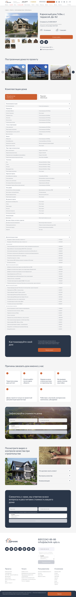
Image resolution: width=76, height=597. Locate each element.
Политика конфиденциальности (44, 571)
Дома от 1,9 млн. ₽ (8, 582)
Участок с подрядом (26, 581)
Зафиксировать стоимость (38, 432)
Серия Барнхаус (8, 573)
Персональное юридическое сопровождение (27, 575)
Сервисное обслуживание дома (28, 577)
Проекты (6, 4)
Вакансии (51, 4)
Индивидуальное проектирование (28, 573)
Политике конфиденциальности (39, 592)
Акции (11, 4)
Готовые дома (20, 4)
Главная (7, 10)
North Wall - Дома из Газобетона (11, 574)
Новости (46, 4)
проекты (12, 10)
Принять (59, 594)
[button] (38, 103)
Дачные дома (7, 576)
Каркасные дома (8, 571)
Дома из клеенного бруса (10, 579)
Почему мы (42, 4)
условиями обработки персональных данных (28, 423)
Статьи (55, 579)
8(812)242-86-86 (42, 1)
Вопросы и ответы (41, 576)
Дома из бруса (8, 578)
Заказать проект (49, 350)
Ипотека (55, 4)
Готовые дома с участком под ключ (29, 579)
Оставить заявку (56, 37)
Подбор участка (25, 571)
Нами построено (27, 4)
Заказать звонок (51, 1)
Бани (6, 581)
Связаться (38, 521)
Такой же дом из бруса (47, 49)
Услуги (15, 4)
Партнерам (56, 576)
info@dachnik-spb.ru (49, 542)
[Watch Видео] (55, 455)
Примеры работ (57, 571)
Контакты (60, 4)
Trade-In (33, 4)
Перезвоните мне (46, 562)
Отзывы (37, 4)
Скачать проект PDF (47, 47)
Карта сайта (40, 574)
